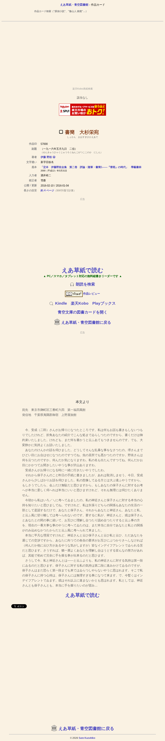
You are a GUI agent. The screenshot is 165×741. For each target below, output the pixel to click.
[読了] (61, 132)
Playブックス (104, 303)
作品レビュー (91, 293)
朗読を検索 (85, 284)
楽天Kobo (80, 303)
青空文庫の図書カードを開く (82, 312)
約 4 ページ (47, 190)
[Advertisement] (82, 52)
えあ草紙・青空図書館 (74, 4)
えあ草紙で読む (82, 270)
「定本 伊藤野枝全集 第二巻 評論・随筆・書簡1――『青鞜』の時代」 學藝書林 (91, 167)
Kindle (61, 303)
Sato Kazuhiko (87, 738)
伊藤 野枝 (46, 157)
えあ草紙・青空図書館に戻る (86, 322)
